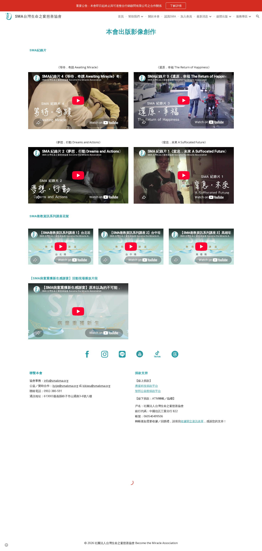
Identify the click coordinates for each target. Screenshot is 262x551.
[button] (257, 16)
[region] (131, 5)
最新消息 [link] (202, 16)
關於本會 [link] (154, 16)
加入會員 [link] (186, 16)
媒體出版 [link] (222, 16)
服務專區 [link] (242, 16)
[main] (131, 32)
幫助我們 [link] (134, 16)
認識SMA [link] (170, 16)
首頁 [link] (121, 16)
